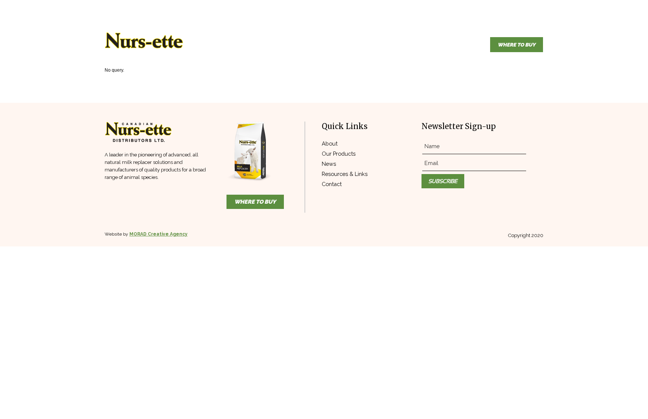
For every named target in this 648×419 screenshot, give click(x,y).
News (329, 164)
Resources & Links (345, 174)
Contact (332, 184)
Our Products (339, 153)
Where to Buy (517, 45)
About (330, 143)
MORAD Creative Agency (158, 234)
